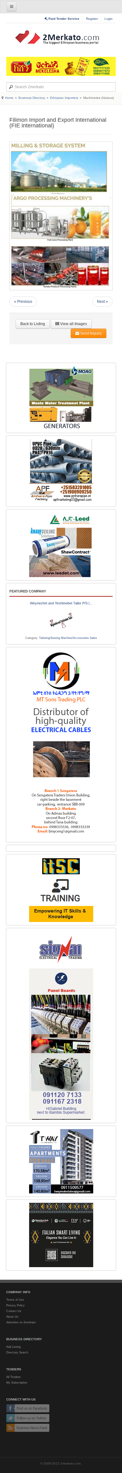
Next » (102, 301)
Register (92, 18)
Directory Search (17, 1352)
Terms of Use (15, 1299)
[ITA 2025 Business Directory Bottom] (61, 1235)
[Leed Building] (61, 545)
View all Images (73, 324)
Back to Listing (32, 324)
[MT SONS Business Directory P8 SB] (61, 745)
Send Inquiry (90, 333)
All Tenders (13, 1377)
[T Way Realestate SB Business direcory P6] (61, 1161)
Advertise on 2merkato (21, 1322)
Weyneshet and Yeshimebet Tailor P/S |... (61, 603)
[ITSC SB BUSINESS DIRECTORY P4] (61, 890)
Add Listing (13, 1346)
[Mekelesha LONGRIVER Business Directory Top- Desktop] (61, 66)
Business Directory (31, 97)
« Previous (23, 301)
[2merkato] (61, 37)
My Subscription (16, 1382)
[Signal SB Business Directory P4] (61, 1025)
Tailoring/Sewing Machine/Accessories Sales (68, 638)
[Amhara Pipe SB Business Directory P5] (61, 471)
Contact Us (13, 1311)
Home (9, 97)
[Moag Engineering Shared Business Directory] (61, 398)
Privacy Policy (15, 1305)
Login (108, 18)
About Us (12, 1316)
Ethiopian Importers (64, 97)
